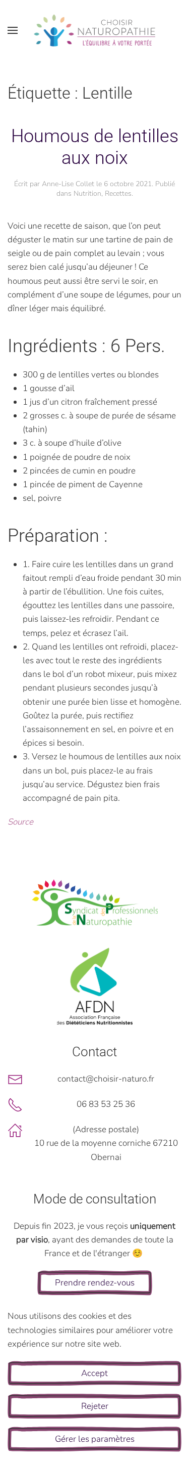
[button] (13, 30)
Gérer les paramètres (95, 1439)
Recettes (118, 193)
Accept (94, 1373)
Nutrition (87, 193)
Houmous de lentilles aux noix (94, 146)
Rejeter (94, 1406)
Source (20, 822)
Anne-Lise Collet (68, 184)
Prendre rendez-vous (95, 1282)
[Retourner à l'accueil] (95, 30)
